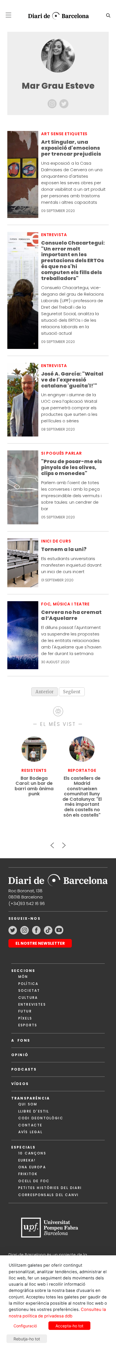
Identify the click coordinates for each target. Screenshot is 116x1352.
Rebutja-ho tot (27, 1338)
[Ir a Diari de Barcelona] (58, 878)
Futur (25, 1011)
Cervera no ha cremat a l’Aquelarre (71, 615)
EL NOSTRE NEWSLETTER (40, 943)
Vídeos (20, 1083)
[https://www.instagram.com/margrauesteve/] (53, 103)
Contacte (30, 1125)
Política (28, 983)
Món (23, 976)
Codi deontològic (40, 1118)
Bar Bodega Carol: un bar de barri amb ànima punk (34, 786)
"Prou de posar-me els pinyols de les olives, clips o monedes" (71, 467)
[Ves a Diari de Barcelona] (56, 16)
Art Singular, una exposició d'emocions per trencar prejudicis (71, 148)
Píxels (25, 1018)
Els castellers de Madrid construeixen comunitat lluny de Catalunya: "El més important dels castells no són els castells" (82, 797)
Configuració (25, 1325)
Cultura (28, 997)
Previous (52, 843)
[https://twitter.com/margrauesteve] (64, 103)
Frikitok (27, 1173)
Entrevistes (32, 1004)
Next (63, 843)
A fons (20, 1040)
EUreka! (26, 1160)
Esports (27, 1025)
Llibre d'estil (33, 1111)
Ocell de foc (34, 1181)
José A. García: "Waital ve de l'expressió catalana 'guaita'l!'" (72, 380)
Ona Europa (32, 1167)
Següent (72, 691)
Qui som (27, 1104)
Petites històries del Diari (50, 1187)
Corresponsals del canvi (48, 1194)
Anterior (44, 691)
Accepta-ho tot (69, 1325)
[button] (8, 15)
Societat (29, 990)
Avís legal (30, 1132)
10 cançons (32, 1153)
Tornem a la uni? (63, 549)
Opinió (19, 1054)
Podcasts (24, 1069)
